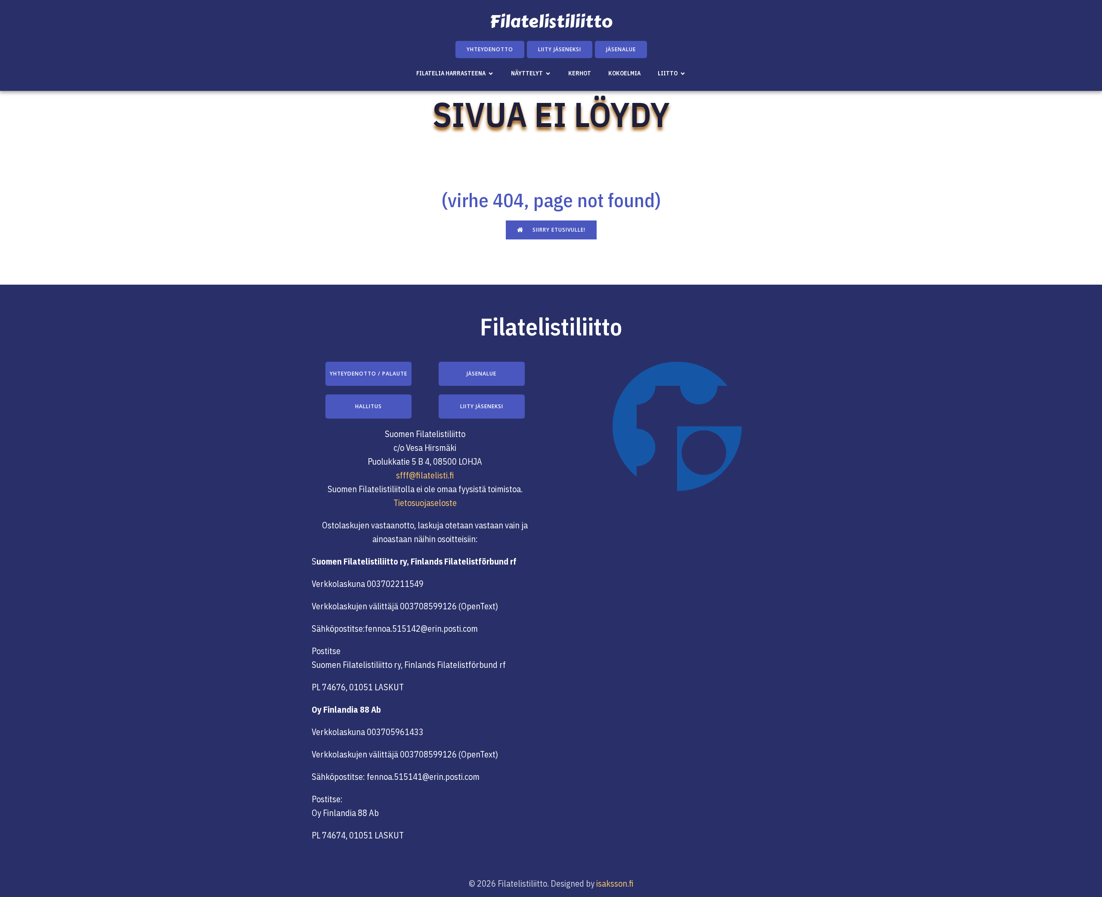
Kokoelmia (624, 73)
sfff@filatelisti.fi (425, 475)
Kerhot (579, 73)
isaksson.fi (615, 883)
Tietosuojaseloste (425, 503)
